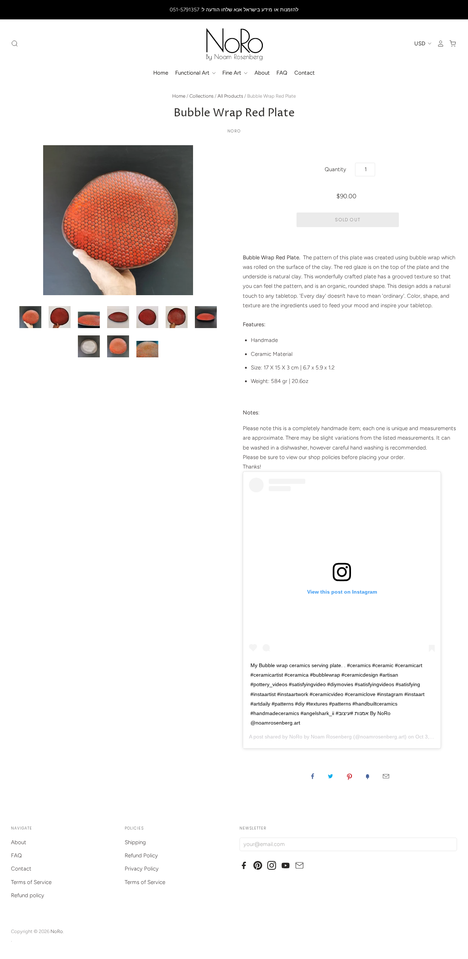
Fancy (367, 776)
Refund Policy (141, 855)
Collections (201, 96)
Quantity (335, 169)
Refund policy (27, 895)
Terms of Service (31, 882)
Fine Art (232, 72)
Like (312, 776)
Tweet (330, 776)
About (262, 72)
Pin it (349, 776)
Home (160, 72)
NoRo (234, 131)
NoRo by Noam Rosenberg (320, 737)
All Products (230, 96)
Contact (304, 72)
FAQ (281, 72)
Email (386, 776)
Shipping (135, 842)
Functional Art (193, 72)
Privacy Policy (142, 868)
